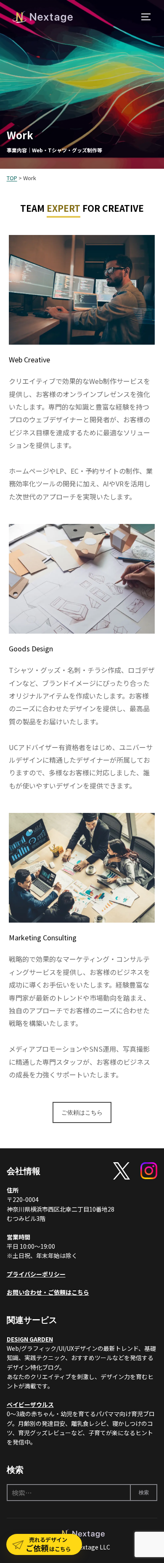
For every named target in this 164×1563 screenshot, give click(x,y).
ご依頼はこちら (82, 1112)
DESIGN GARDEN (30, 1339)
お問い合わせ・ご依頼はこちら (48, 1292)
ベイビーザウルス (30, 1404)
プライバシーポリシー (36, 1274)
